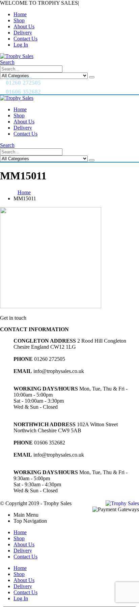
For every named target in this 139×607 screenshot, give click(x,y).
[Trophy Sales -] (16, 56)
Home (20, 14)
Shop (19, 20)
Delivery (22, 32)
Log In (20, 45)
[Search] (91, 77)
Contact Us (25, 38)
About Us (23, 26)
